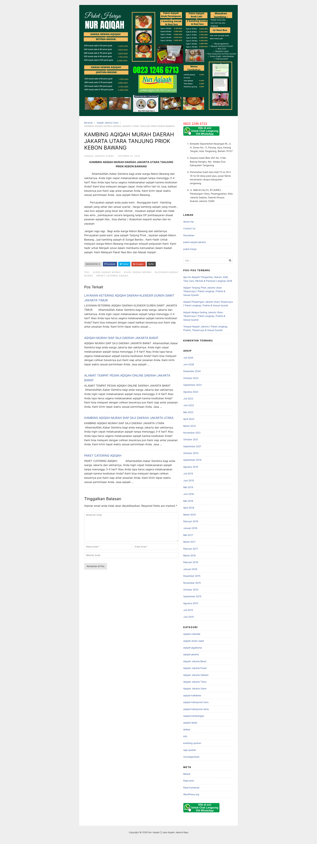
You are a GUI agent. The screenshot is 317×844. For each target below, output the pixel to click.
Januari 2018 (190, 528)
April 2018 (188, 507)
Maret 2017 (189, 541)
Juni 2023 (188, 405)
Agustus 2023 (190, 391)
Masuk (186, 773)
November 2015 (192, 582)
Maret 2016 (189, 555)
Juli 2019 (188, 473)
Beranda (88, 122)
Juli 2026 (188, 357)
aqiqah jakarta (191, 654)
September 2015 (192, 596)
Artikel (186, 729)
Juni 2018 (188, 494)
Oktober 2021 (190, 439)
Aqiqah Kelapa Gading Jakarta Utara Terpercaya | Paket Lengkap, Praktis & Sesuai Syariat (204, 316)
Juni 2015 (188, 616)
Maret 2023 (189, 425)
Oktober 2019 (190, 453)
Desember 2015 (191, 575)
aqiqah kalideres (192, 695)
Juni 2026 (188, 364)
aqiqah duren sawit (193, 640)
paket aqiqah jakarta (194, 242)
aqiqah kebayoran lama (196, 709)
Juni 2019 (188, 480)
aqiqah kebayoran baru (196, 702)
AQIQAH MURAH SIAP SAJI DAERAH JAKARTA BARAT (121, 338)
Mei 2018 (188, 500)
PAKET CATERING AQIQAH (102, 455)
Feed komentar (191, 787)
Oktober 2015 (190, 589)
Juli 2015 (188, 610)
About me (188, 221)
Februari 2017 (190, 548)
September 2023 (192, 384)
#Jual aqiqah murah (138, 272)
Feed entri (188, 780)
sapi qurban (189, 750)
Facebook (110, 264)
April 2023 (188, 419)
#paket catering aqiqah (112, 275)
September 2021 (192, 446)
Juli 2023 (188, 398)
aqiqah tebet (190, 722)
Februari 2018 (190, 521)
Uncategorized (191, 756)
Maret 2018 (189, 514)
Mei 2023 (188, 412)
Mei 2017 (188, 535)
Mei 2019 (188, 487)
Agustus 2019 (190, 466)
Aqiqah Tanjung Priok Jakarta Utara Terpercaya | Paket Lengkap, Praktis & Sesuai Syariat (204, 291)
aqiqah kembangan (193, 715)
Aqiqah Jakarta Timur (195, 681)
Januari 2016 (190, 569)
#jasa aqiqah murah (107, 272)
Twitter (125, 264)
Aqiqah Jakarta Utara (107, 122)
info (185, 736)
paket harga (189, 249)
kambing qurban (192, 743)
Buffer (151, 264)
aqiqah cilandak (191, 634)
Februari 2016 (190, 562)
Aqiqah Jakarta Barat (194, 661)
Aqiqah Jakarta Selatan (196, 675)
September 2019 (192, 459)
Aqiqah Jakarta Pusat (195, 668)
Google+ (140, 264)
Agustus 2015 (190, 603)
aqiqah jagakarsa (192, 647)
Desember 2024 (192, 371)
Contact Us (189, 228)
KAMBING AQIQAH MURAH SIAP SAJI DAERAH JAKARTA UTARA (129, 418)
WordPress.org (191, 794)
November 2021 (192, 432)
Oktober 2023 (190, 378)
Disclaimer (188, 235)
